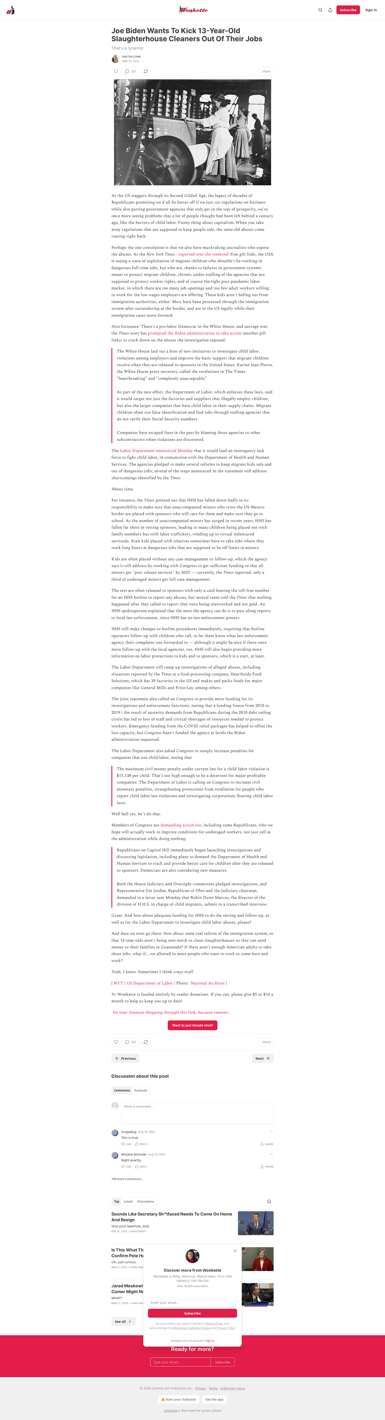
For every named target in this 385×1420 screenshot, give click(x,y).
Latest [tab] (128, 1201)
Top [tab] (116, 1201)
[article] (192, 1225)
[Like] (115, 71)
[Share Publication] (330, 9)
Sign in (371, 10)
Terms (213, 1388)
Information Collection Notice (191, 1328)
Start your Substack (181, 1399)
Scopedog (128, 1131)
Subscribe (348, 10)
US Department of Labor (149, 983)
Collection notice (232, 1388)
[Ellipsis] (271, 1131)
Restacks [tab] (140, 1090)
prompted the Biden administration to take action (195, 333)
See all (120, 1321)
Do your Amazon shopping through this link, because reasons (170, 1012)
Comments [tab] (122, 1090)
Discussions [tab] (145, 1201)
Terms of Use (214, 1323)
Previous (128, 1058)
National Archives (208, 983)
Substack (170, 1410)
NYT (118, 983)
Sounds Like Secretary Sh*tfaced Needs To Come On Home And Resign (171, 1217)
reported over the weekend (203, 254)
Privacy (200, 1388)
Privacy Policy (226, 1328)
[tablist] (130, 1090)
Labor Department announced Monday (156, 451)
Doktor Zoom (131, 56)
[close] (235, 1250)
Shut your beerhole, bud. (130, 1226)
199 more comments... (127, 1179)
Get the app (214, 1399)
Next (260, 1058)
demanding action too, (181, 825)
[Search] (320, 9)
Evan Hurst (138, 1231)
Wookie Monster (134, 1154)
